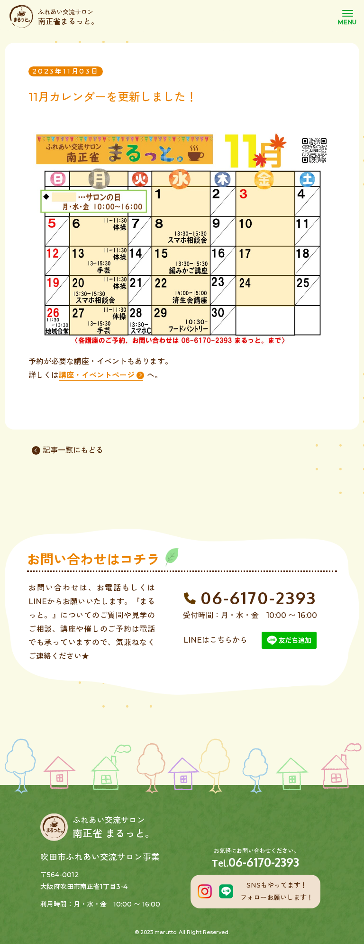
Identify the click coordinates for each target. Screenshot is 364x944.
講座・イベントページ (97, 375)
